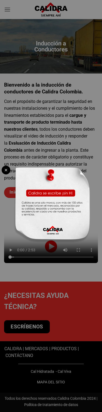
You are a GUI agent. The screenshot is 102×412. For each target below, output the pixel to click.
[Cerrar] (6, 170)
